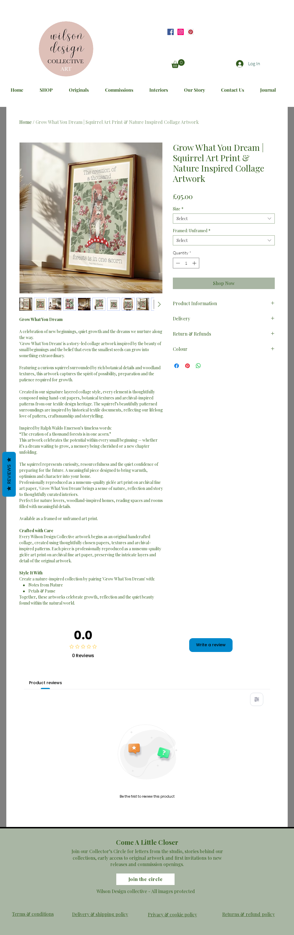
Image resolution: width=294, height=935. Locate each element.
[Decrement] (177, 263)
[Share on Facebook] (176, 365)
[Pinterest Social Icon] (190, 32)
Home (25, 122)
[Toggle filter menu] (256, 699)
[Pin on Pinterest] (187, 365)
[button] (178, 63)
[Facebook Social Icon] (170, 32)
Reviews (9, 474)
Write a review (211, 645)
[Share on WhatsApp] (198, 365)
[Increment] (194, 263)
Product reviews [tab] (45, 683)
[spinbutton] (186, 263)
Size (178, 208)
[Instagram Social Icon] (180, 32)
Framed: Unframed (191, 230)
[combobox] (224, 218)
